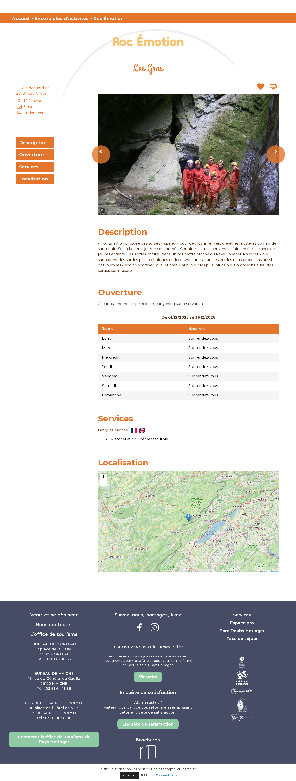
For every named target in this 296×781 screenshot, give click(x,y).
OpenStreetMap (272, 571)
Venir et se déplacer (54, 615)
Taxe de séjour (242, 638)
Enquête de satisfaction (148, 724)
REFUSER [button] (147, 775)
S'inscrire (148, 676)
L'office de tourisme (54, 635)
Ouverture (31, 154)
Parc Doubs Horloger (241, 630)
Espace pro (242, 622)
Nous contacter (54, 625)
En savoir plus (166, 775)
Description (33, 142)
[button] (188, 518)
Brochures (148, 740)
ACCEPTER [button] (129, 775)
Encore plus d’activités (61, 18)
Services (28, 167)
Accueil (20, 18)
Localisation (33, 179)
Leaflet (262, 571)
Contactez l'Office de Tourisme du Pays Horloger (54, 739)
